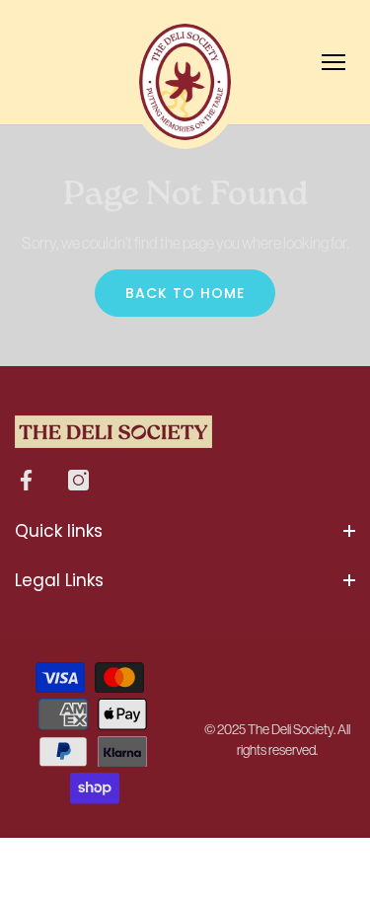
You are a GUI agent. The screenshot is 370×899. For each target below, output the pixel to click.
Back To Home (185, 293)
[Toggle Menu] (333, 62)
